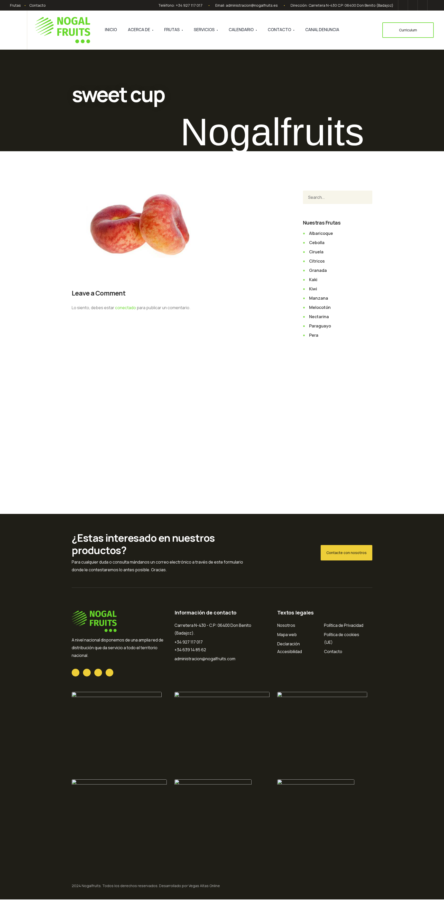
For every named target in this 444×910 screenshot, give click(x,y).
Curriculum (408, 30)
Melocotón (320, 307)
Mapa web (287, 634)
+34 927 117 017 (189, 5)
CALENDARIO (241, 29)
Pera (313, 335)
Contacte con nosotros (346, 552)
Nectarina (319, 316)
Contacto (37, 5)
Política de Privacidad (343, 625)
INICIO (111, 29)
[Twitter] (403, 5)
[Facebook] (413, 5)
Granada (318, 270)
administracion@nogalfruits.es (252, 5)
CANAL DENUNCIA (322, 29)
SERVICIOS (204, 29)
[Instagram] (431, 5)
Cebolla (317, 242)
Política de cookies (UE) (341, 638)
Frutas (15, 5)
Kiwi (313, 289)
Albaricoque (321, 233)
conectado (125, 307)
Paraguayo (320, 326)
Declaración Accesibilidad (289, 647)
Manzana (318, 298)
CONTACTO (279, 29)
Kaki (313, 279)
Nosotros (286, 625)
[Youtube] (422, 5)
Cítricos (317, 261)
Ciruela (316, 252)
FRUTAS (172, 29)
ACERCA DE (139, 29)
